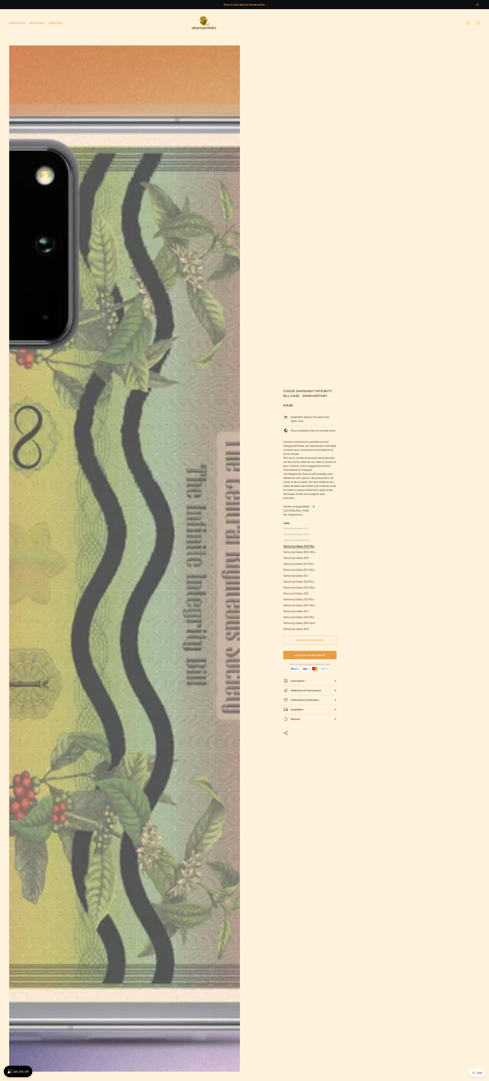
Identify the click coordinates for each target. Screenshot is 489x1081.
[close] (468, 22)
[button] (477, 4)
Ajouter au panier (310, 640)
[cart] (477, 22)
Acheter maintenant (310, 655)
